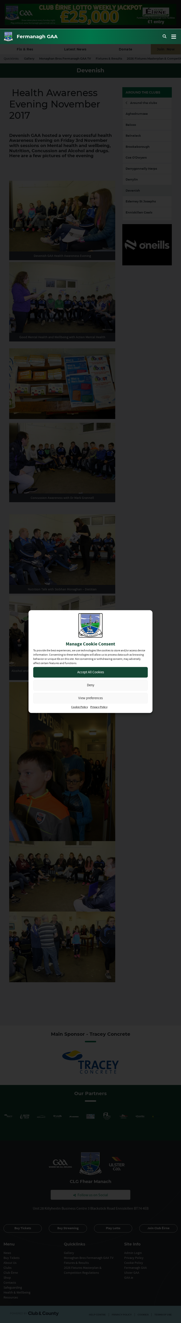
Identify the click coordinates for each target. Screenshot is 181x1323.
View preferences (90, 698)
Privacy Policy (98, 707)
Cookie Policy (79, 707)
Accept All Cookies (90, 672)
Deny (90, 685)
